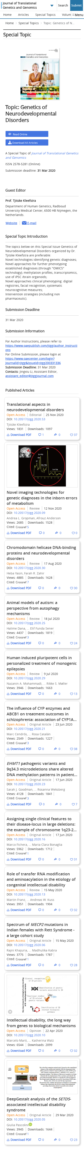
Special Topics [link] (29, 23)
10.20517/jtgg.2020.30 (29, 568)
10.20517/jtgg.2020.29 (29, 678)
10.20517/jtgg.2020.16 (29, 839)
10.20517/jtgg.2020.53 (29, 419)
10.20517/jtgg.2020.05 (29, 1119)
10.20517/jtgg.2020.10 (29, 1035)
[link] (60, 24)
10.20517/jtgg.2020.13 (29, 894)
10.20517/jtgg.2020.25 (29, 623)
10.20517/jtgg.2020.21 (29, 729)
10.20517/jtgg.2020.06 (29, 945)
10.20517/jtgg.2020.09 (29, 513)
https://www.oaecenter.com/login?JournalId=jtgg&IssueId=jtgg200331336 (33, 360)
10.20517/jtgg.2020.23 (29, 784)
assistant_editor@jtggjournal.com (29, 376)
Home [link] (9, 23)
